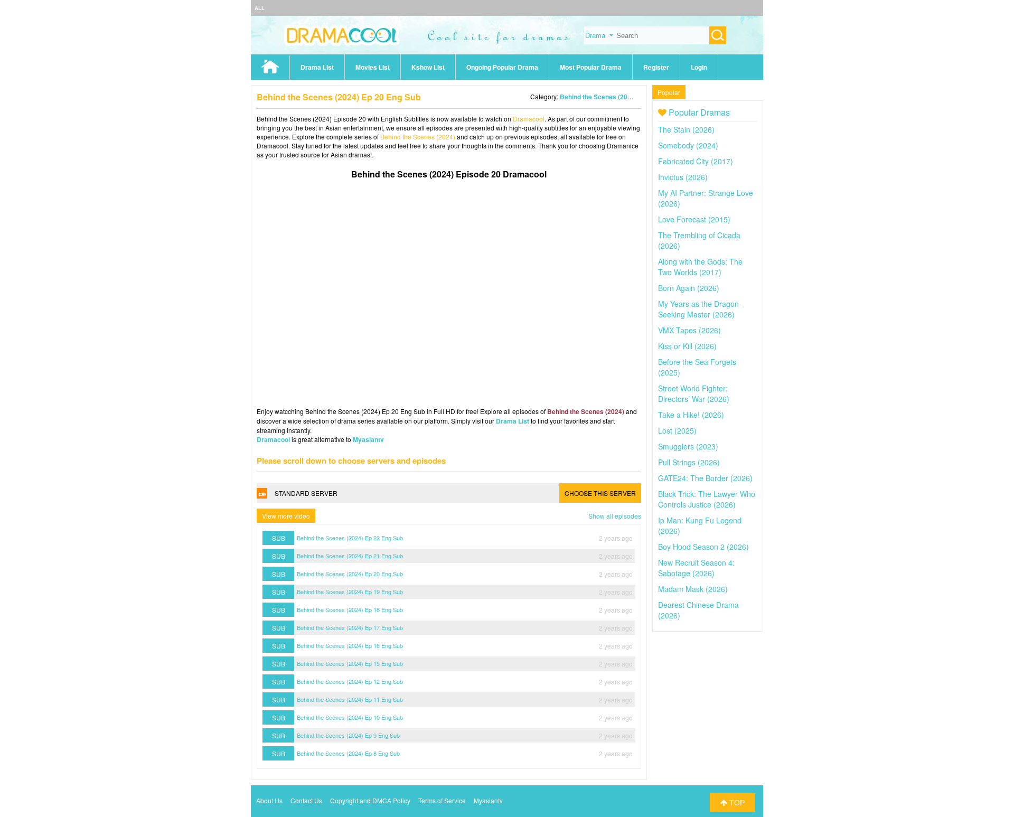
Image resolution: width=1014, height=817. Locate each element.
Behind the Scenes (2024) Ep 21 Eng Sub (350, 555)
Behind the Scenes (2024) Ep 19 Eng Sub (350, 591)
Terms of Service (442, 800)
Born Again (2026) (688, 288)
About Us (269, 800)
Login (699, 67)
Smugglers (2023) (688, 446)
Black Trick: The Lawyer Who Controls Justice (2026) (706, 499)
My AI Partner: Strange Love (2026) (705, 198)
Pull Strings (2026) (689, 462)
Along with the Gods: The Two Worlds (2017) (700, 266)
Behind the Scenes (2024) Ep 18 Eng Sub (350, 609)
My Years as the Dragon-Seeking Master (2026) (699, 309)
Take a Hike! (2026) (691, 414)
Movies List (372, 67)
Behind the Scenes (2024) (598, 96)
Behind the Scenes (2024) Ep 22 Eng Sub (350, 537)
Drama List (317, 67)
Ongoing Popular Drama (502, 67)
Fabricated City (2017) (695, 161)
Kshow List (428, 67)
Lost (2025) (677, 430)
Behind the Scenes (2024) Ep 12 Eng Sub (350, 681)
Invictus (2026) (683, 177)
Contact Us (306, 800)
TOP (736, 803)
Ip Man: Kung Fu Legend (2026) (699, 525)
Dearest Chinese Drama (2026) (698, 610)
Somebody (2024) (688, 145)
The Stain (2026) (686, 129)
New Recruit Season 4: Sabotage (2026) (696, 567)
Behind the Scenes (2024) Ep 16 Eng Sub (350, 645)
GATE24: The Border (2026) (705, 478)
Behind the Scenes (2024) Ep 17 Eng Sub (350, 627)
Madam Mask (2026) (693, 589)
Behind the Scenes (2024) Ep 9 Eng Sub (348, 735)
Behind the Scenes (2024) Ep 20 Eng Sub (350, 573)
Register (656, 67)
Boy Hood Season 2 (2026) (703, 546)
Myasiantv (368, 439)
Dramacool (528, 118)
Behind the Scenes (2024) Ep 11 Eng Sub (350, 699)
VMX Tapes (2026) (689, 330)
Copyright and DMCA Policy (370, 800)
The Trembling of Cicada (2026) (699, 240)
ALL (260, 8)
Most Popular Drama (591, 67)
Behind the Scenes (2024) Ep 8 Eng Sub (348, 753)
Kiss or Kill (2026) (687, 346)
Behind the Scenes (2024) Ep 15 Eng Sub (350, 663)
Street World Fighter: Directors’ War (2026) (693, 393)
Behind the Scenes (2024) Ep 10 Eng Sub (350, 717)
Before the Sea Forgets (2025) (697, 367)
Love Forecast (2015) (694, 219)
